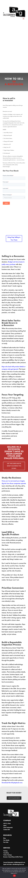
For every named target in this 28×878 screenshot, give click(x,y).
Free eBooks (6, 840)
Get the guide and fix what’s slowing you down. (14, 466)
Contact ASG (6, 829)
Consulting (6, 853)
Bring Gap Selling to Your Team (14, 238)
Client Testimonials (8, 827)
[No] (26, 872)
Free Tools (5, 842)
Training (5, 851)
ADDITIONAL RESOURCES (14, 798)
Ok (14, 875)
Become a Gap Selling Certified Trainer (13, 857)
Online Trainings (7, 855)
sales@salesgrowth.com (18, 864)
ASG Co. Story (7, 823)
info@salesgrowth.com (19, 862)
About (4, 825)
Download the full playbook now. (12, 783)
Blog (4, 838)
